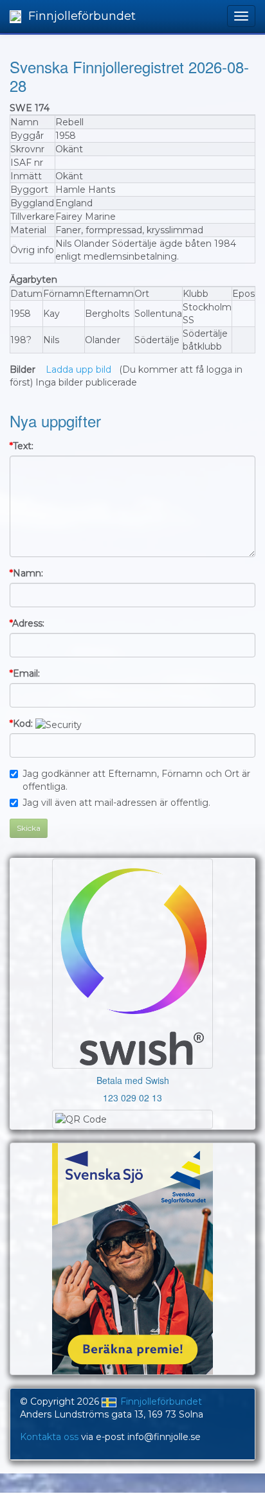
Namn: (26, 573)
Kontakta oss (49, 1437)
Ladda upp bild (78, 369)
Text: (21, 446)
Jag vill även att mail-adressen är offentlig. (116, 802)
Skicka (29, 828)
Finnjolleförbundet (80, 16)
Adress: (27, 623)
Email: (25, 673)
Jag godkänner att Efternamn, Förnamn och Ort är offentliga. (136, 780)
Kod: (21, 723)
